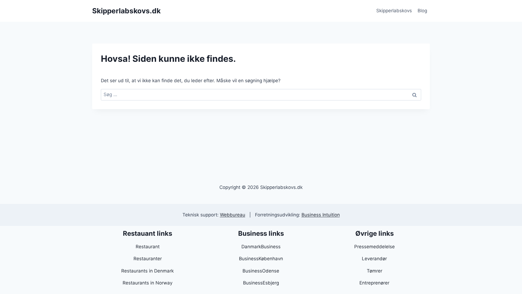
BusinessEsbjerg (261, 283)
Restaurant (148, 246)
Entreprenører (374, 283)
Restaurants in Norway (147, 283)
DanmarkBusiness (261, 246)
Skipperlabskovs (394, 10)
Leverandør (374, 258)
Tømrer (374, 271)
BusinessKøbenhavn (261, 258)
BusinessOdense (261, 271)
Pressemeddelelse (374, 246)
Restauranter (147, 258)
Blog (422, 10)
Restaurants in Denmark (147, 271)
